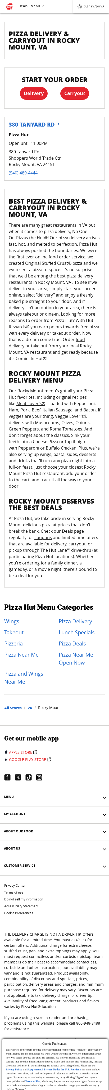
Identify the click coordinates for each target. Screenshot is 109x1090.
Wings (11, 621)
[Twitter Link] (20, 777)
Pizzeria (13, 643)
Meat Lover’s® (30, 403)
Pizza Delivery (75, 621)
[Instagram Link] (41, 777)
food (53, 257)
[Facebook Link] (9, 777)
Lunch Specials (77, 632)
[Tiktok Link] (30, 777)
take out (39, 346)
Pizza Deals (72, 643)
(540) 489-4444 (23, 173)
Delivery (34, 93)
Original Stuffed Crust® (48, 263)
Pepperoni (28, 448)
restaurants (64, 225)
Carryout (74, 93)
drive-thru (81, 550)
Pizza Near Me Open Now (76, 658)
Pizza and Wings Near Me (23, 677)
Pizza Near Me (21, 654)
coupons (43, 537)
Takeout (14, 632)
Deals (23, 6)
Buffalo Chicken (61, 448)
